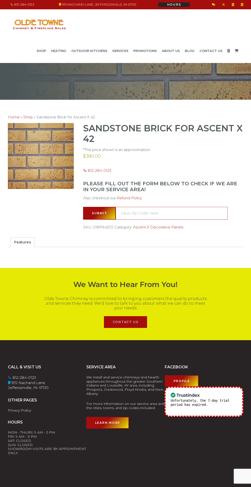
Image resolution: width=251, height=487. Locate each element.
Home (14, 117)
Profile (182, 381)
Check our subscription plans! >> (199, 407)
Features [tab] (22, 242)
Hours (174, 4)
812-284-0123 (23, 4)
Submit (99, 213)
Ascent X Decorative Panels (158, 227)
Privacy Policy (19, 410)
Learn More (107, 423)
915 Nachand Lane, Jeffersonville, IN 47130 (98, 4)
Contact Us (125, 322)
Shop (28, 117)
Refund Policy (129, 198)
